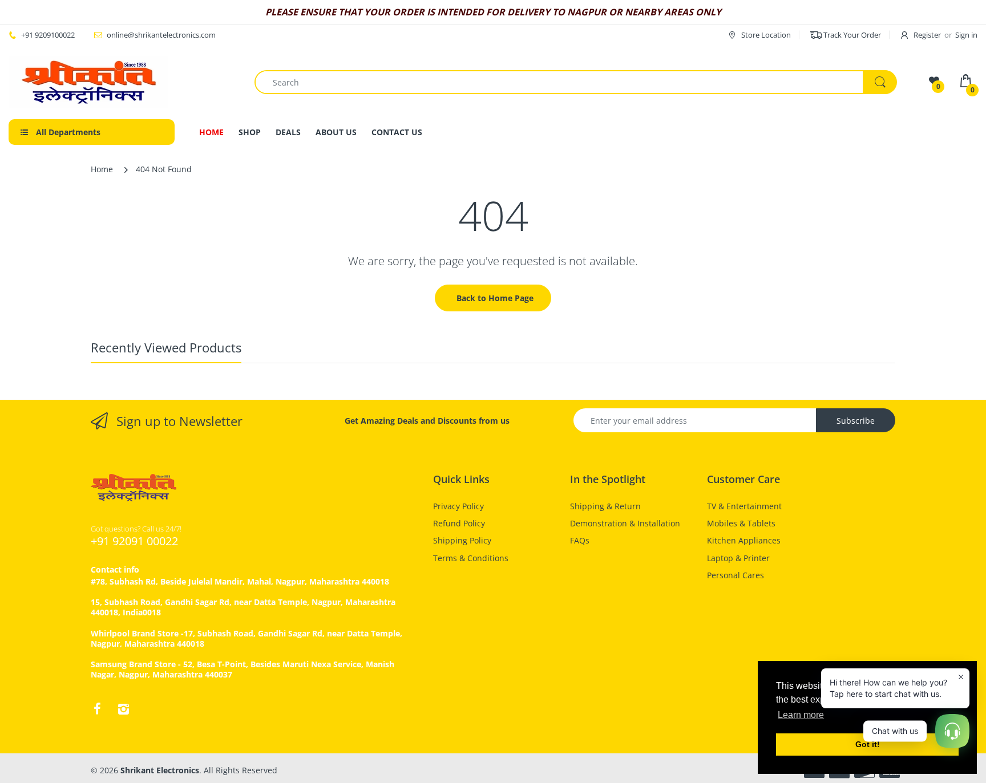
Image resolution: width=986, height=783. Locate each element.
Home (102, 169)
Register (927, 35)
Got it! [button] (867, 744)
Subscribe (856, 420)
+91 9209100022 (48, 35)
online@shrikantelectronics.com (161, 35)
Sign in (966, 35)
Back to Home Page (495, 298)
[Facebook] (97, 709)
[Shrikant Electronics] (88, 82)
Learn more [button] (801, 715)
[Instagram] (123, 709)
